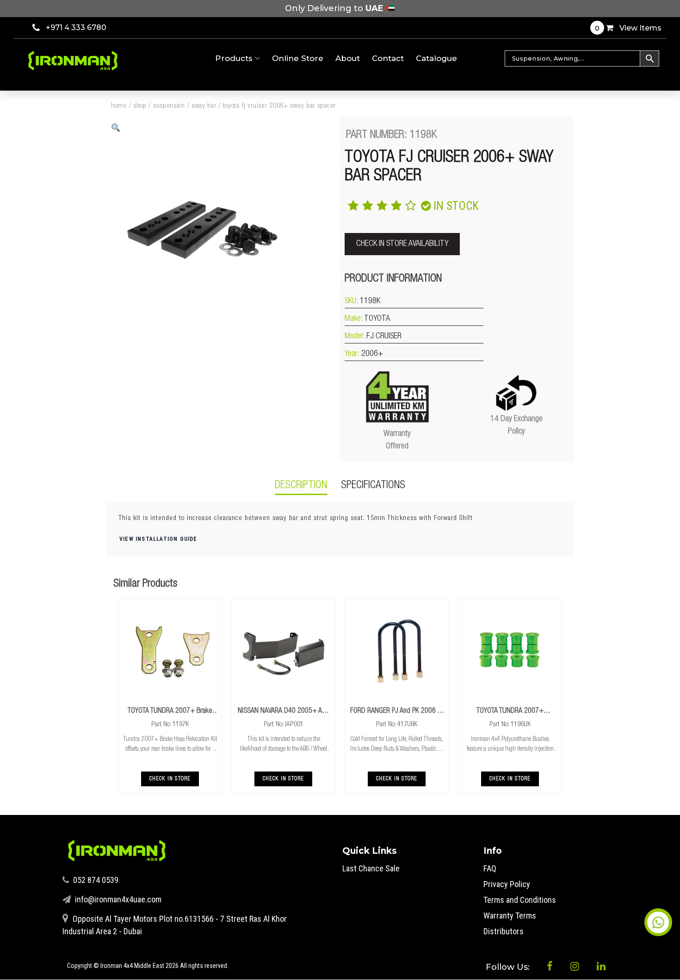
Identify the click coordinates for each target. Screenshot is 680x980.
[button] (116, 128)
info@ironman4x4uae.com (117, 899)
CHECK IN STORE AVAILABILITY (402, 244)
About (347, 58)
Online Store (297, 58)
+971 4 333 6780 (76, 27)
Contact (388, 58)
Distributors (503, 931)
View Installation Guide (158, 539)
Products (235, 58)
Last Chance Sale (371, 868)
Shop (140, 106)
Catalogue (436, 58)
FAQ (489, 868)
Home (119, 106)
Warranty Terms (509, 915)
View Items (628, 28)
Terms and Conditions (519, 900)
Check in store (170, 779)
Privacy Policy (506, 884)
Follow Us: (509, 967)
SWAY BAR (204, 106)
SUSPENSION (169, 106)
